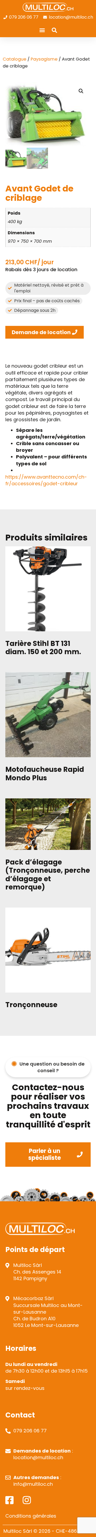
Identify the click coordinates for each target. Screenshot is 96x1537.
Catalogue (14, 59)
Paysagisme (44, 59)
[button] (42, 30)
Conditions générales (30, 1516)
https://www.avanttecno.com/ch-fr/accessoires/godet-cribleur (46, 480)
